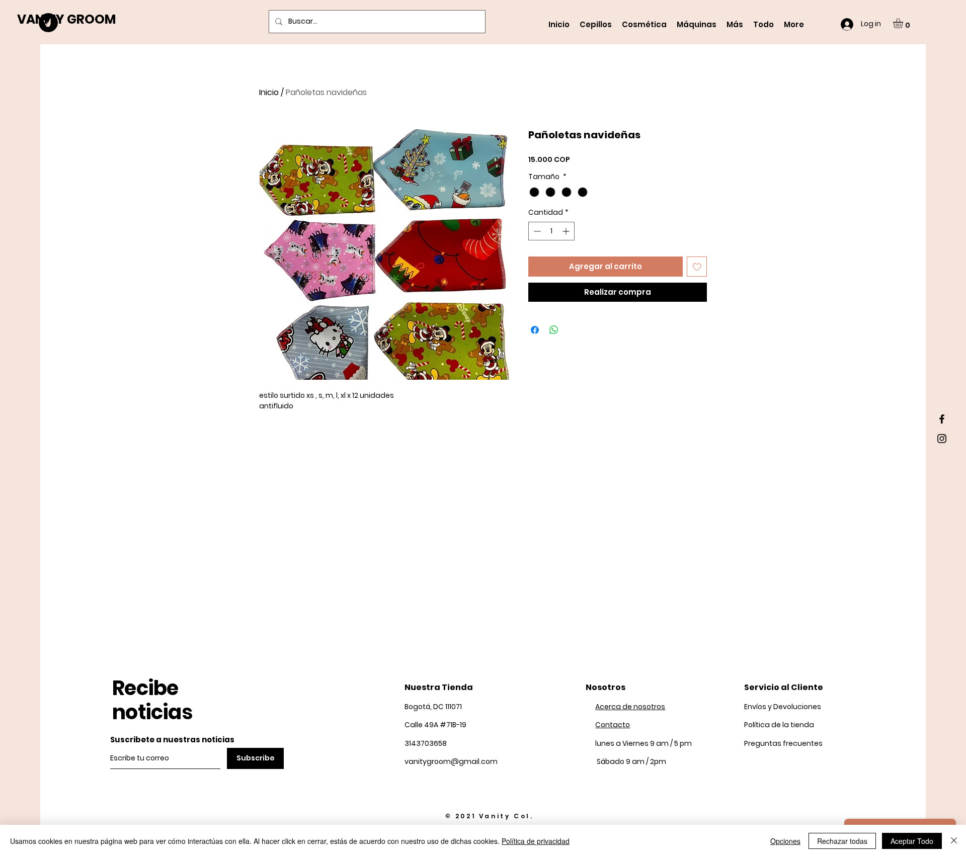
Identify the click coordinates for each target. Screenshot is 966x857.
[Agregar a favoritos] (697, 266)
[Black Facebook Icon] (942, 419)
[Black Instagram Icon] (942, 439)
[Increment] (566, 231)
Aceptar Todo (912, 841)
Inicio (269, 92)
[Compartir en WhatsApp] (554, 330)
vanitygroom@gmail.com (451, 761)
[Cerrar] (954, 841)
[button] (904, 23)
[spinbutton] (551, 231)
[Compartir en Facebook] (535, 330)
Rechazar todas (842, 841)
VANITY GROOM (66, 19)
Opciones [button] (785, 841)
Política (779, 725)
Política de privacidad (536, 841)
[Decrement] (536, 231)
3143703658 (426, 743)
